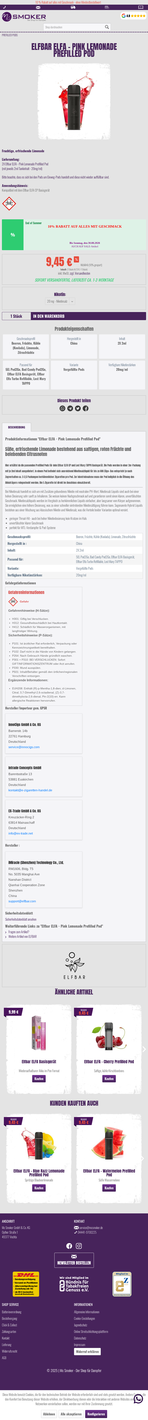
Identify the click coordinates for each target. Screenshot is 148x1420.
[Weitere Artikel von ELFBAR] (74, 965)
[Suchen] (107, 27)
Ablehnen (49, 1414)
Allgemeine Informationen (86, 1312)
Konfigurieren (96, 1414)
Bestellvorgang (9, 1318)
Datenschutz (80, 1338)
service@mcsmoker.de (91, 1227)
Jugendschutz (80, 1325)
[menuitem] (77, 27)
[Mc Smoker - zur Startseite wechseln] (24, 17)
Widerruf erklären (87, 1351)
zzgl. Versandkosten (80, 273)
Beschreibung (16, 427)
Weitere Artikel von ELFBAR (22, 936)
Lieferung (6, 1344)
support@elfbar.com (22, 901)
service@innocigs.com (24, 747)
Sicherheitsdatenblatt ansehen (20, 919)
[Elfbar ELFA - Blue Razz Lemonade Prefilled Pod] (39, 1146)
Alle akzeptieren (71, 1414)
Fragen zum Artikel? (18, 932)
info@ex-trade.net (20, 833)
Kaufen (38, 1078)
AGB (4, 1357)
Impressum (79, 1344)
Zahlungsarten (9, 1331)
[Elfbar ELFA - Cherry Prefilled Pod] (109, 1037)
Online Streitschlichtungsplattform (91, 1331)
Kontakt (5, 1338)
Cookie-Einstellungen (84, 1318)
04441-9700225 (87, 1232)
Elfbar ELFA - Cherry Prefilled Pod (109, 1062)
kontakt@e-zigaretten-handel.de (30, 790)
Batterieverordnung (11, 1312)
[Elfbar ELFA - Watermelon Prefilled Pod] (109, 1146)
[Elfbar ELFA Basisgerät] (39, 1037)
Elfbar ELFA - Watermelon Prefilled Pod (109, 1173)
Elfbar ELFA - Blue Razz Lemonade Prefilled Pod (39, 1173)
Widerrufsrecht (9, 1351)
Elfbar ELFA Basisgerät (39, 1062)
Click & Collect (9, 1325)
